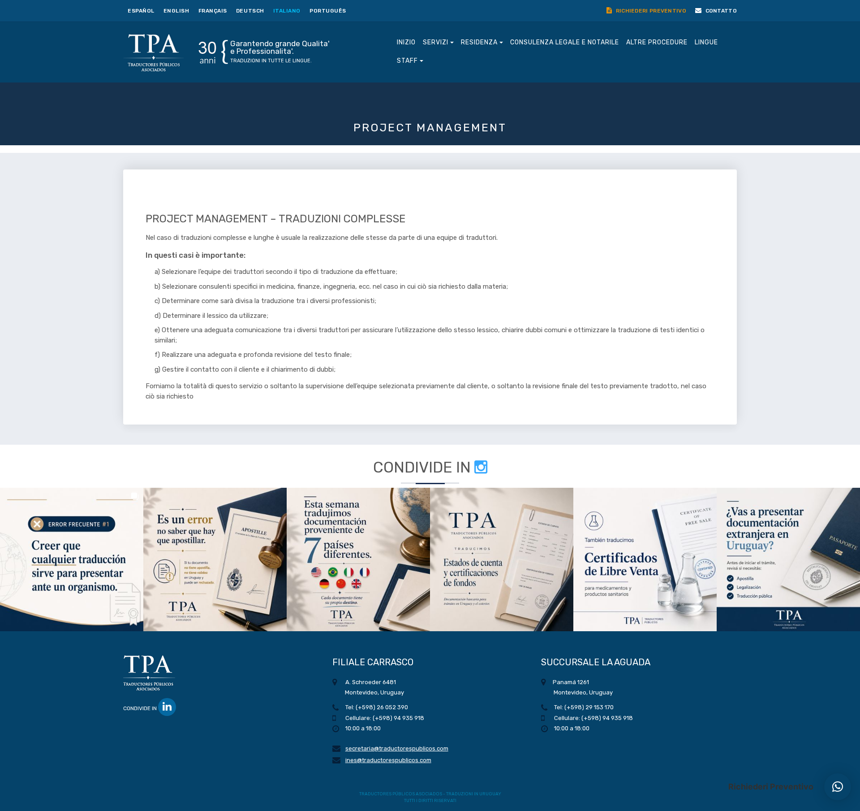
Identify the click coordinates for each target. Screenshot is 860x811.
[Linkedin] (167, 707)
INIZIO (406, 42)
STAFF (408, 61)
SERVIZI (436, 42)
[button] (71, 559)
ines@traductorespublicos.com (388, 760)
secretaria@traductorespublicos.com (396, 748)
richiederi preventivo (650, 11)
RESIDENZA (480, 42)
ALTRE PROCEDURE (657, 42)
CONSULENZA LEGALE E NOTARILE (564, 42)
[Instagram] (480, 467)
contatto (720, 11)
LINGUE (706, 42)
